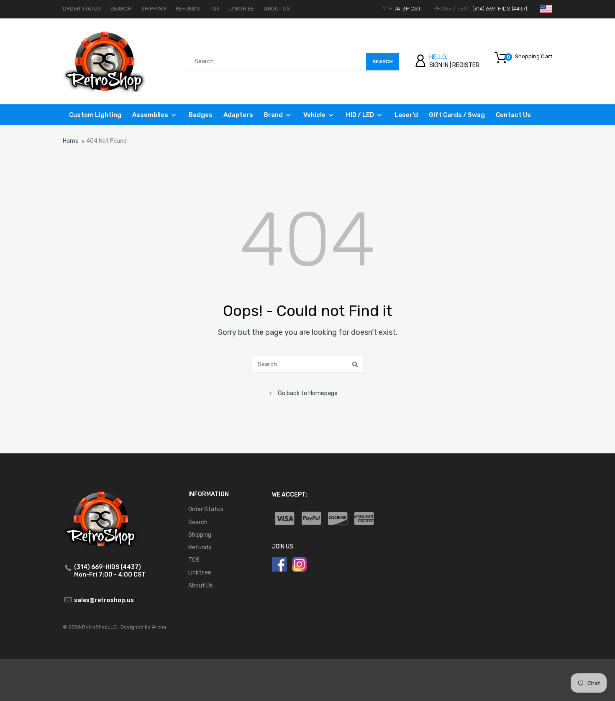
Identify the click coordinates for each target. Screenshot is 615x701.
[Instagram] (299, 563)
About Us (277, 8)
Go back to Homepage (308, 393)
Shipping (153, 8)
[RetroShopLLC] (104, 61)
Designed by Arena (143, 627)
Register (465, 65)
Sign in (438, 65)
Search (121, 8)
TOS (215, 8)
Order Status (82, 8)
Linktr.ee (241, 8)
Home (71, 141)
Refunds (188, 8)
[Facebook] (279, 563)
